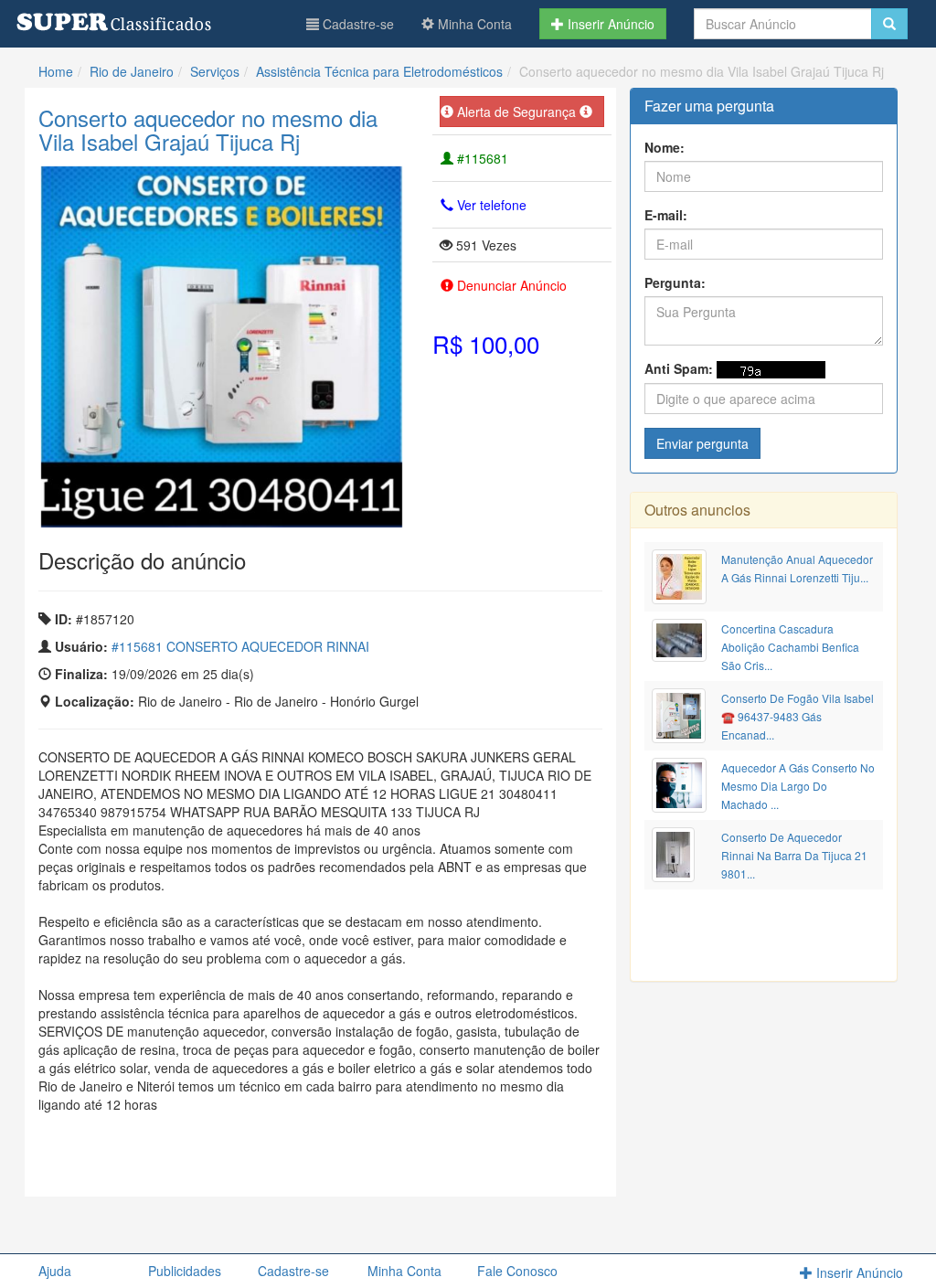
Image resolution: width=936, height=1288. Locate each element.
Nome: (664, 147)
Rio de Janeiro (132, 71)
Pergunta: (675, 282)
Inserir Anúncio (609, 24)
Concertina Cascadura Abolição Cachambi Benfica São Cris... (790, 647)
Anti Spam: (678, 368)
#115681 (480, 158)
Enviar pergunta (702, 443)
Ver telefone (489, 205)
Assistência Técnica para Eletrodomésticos (379, 71)
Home (55, 71)
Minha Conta (473, 24)
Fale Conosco (517, 1270)
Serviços (214, 71)
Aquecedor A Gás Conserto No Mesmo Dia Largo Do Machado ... (798, 786)
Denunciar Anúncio (510, 285)
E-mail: (665, 215)
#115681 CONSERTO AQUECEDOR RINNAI (240, 646)
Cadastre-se (356, 24)
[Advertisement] (320, 1160)
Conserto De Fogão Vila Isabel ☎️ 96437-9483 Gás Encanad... (797, 716)
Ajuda (54, 1270)
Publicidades (184, 1270)
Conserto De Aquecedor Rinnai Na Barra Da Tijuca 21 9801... (794, 855)
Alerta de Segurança (516, 111)
